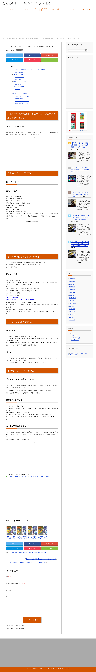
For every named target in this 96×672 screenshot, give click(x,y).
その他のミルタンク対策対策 (20, 93)
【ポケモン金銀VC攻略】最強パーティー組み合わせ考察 (41, 559)
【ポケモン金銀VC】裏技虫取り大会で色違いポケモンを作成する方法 (27, 562)
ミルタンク (37, 552)
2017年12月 (72, 298)
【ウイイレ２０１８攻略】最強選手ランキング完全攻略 (80, 169)
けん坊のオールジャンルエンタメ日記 (26, 3)
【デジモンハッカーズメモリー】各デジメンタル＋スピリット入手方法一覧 (80, 217)
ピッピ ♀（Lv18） (19, 77)
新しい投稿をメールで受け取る (15, 628)
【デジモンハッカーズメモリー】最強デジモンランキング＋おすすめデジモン (80, 244)
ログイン (73, 333)
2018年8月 (72, 278)
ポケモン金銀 (19, 50)
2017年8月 (72, 309)
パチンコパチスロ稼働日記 (41, 9)
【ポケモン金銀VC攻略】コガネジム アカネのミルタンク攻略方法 (29, 69)
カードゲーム (70, 9)
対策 (41, 552)
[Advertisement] (48, 24)
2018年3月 (72, 289)
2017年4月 (72, 320)
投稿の (74, 335)
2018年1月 (72, 295)
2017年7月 (72, 311)
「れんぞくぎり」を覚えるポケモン (23, 96)
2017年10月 (72, 303)
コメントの (75, 337)
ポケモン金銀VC (28, 552)
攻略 (45, 552)
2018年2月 (72, 292)
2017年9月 (72, 306)
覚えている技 (18, 79)
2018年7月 (72, 281)
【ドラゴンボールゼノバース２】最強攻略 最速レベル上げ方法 (80, 194)
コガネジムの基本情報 (20, 72)
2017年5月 (72, 317)
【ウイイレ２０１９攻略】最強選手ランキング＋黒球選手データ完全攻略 (80, 145)
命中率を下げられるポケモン (22, 101)
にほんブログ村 (72, 355)
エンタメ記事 (55, 9)
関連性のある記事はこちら (21, 103)
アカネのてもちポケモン (19, 74)
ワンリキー (17, 89)
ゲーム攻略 (11, 9)
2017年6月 (72, 314)
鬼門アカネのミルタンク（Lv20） (21, 81)
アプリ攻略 (26, 9)
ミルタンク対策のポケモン (19, 86)
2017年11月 (72, 300)
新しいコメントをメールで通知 (15, 625)
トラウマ (21, 552)
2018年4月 (72, 287)
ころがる (11, 552)
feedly (50, 59)
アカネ (16, 552)
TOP (15, 38)
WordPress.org (75, 340)
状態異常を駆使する (20, 98)
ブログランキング (85, 9)
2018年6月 (72, 284)
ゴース (16, 91)
